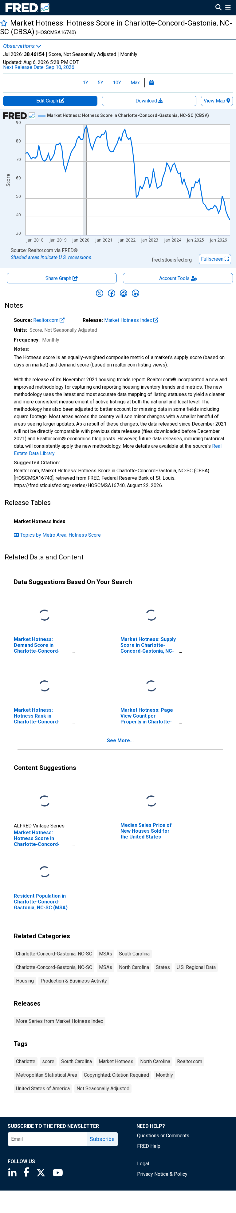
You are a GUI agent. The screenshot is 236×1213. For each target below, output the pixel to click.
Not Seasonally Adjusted (103, 1088)
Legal (143, 1164)
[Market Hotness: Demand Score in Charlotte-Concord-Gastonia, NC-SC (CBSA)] (44, 615)
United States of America (43, 1088)
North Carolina (134, 967)
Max (135, 83)
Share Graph (59, 278)
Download (147, 101)
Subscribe (102, 1139)
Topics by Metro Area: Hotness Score (60, 535)
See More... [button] (120, 740)
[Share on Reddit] (123, 293)
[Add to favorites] (4, 22)
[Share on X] (99, 293)
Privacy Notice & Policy (162, 1174)
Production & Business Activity (74, 981)
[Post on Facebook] (111, 293)
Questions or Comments (163, 1136)
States (163, 967)
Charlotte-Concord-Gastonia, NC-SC (54, 954)
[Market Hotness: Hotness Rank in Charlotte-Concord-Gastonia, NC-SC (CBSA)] (44, 686)
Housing (25, 981)
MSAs (105, 954)
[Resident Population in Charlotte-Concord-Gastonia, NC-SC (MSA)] (44, 872)
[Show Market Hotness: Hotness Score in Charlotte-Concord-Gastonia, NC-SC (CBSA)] (128, 115)
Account (174, 278)
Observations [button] (19, 46)
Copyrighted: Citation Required (116, 1075)
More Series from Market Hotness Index (59, 1021)
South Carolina (134, 954)
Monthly (164, 1075)
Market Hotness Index (128, 320)
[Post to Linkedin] (135, 293)
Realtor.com (46, 320)
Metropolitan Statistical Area (46, 1075)
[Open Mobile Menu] (228, 8)
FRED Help (148, 1146)
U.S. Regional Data (196, 967)
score (48, 1061)
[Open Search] (218, 8)
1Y (85, 83)
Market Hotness (116, 1061)
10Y (117, 83)
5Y (100, 83)
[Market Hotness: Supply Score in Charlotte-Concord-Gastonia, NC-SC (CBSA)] (151, 615)
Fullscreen (213, 259)
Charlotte (25, 1061)
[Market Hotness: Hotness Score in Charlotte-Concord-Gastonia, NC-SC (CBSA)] (44, 801)
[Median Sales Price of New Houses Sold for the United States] (151, 801)
